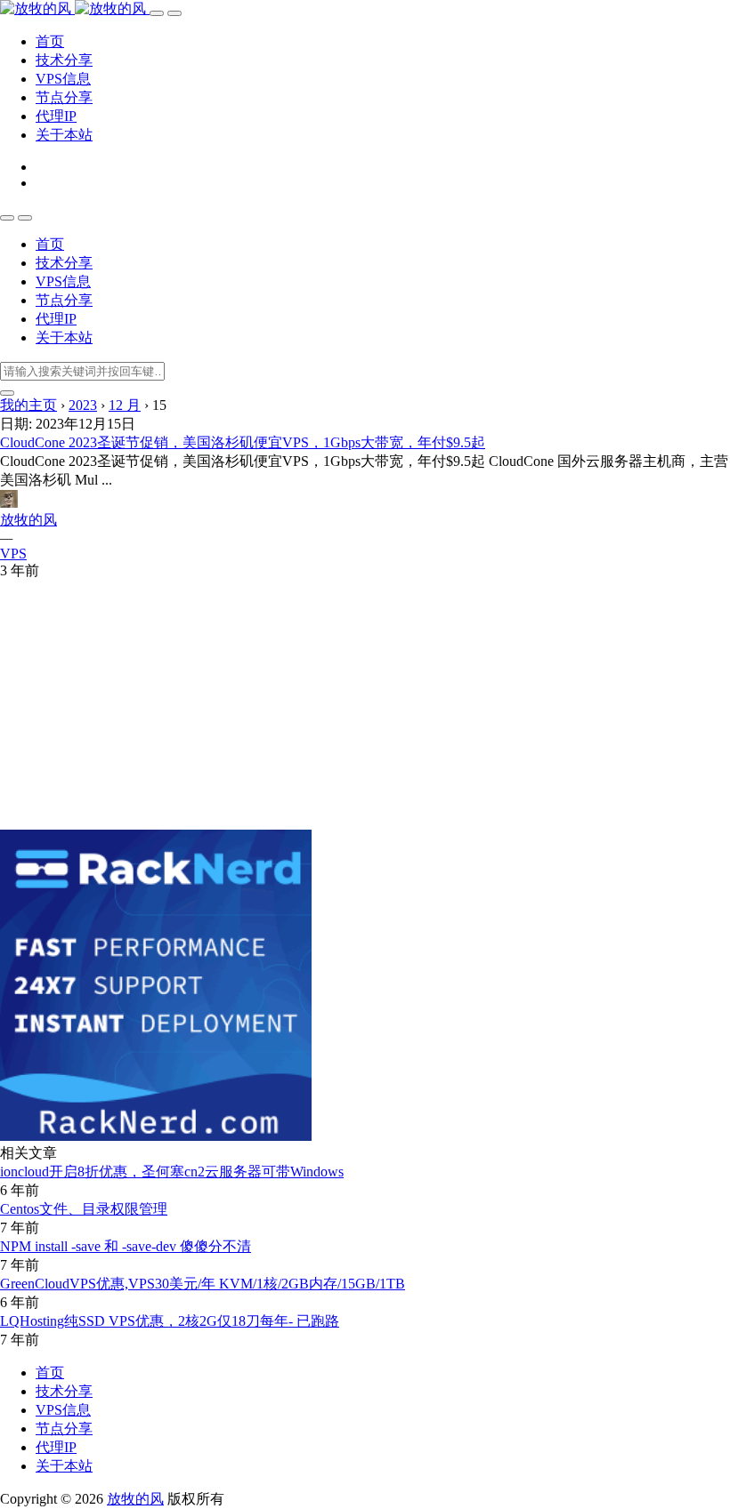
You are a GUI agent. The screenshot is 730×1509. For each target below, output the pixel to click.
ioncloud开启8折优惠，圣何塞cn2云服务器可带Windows (172, 1171)
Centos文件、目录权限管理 (83, 1208)
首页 (50, 41)
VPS (13, 553)
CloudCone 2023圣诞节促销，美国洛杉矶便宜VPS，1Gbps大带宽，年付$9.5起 (242, 442)
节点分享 (64, 97)
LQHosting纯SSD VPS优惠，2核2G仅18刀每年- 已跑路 (169, 1320)
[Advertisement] (365, 705)
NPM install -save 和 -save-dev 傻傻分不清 (125, 1246)
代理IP (56, 116)
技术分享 (64, 60)
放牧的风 (28, 519)
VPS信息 (63, 78)
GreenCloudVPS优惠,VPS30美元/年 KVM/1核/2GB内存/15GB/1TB (202, 1283)
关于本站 (64, 134)
